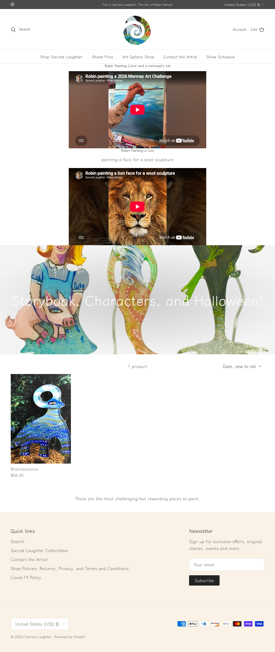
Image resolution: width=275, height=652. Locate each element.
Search (17, 541)
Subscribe (204, 580)
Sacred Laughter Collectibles (39, 550)
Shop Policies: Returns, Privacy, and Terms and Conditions (70, 568)
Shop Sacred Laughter (61, 56)
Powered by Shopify (69, 636)
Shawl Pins (102, 56)
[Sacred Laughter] (137, 29)
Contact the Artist (180, 56)
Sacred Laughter (38, 636)
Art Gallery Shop (138, 56)
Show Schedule (220, 56)
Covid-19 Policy (26, 577)
